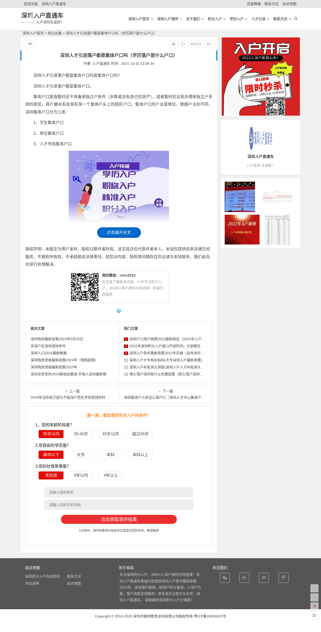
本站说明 (32, 583)
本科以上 (140, 455)
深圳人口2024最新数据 (49, 353)
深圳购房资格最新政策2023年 (54, 367)
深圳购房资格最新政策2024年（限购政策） (64, 360)
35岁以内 (51, 434)
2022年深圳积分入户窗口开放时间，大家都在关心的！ (172, 346)
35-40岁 (81, 434)
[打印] (174, 43)
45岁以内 (110, 434)
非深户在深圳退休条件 (48, 346)
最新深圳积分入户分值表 (171, 600)
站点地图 (289, 4)
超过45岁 (140, 434)
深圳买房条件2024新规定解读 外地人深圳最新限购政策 (74, 374)
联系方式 (272, 4)
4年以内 (81, 475)
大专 (81, 455)
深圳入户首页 (33, 33)
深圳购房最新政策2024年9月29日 (57, 339)
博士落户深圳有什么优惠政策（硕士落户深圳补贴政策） (173, 374)
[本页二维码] (314, 615)
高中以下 (51, 455)
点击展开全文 (119, 232)
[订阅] (244, 578)
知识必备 (55, 33)
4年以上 (111, 475)
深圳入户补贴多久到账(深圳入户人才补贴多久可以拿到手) (174, 367)
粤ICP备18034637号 (210, 616)
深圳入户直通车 (54, 4)
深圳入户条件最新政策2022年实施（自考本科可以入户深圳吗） (179, 353)
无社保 (51, 475)
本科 (111, 455)
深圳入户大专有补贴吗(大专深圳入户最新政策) (165, 360)
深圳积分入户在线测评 (42, 576)
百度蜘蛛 (254, 4)
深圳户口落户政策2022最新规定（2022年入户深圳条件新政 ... (178, 339)
